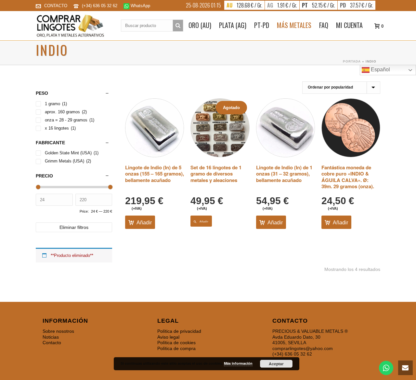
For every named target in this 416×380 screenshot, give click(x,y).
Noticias (51, 337)
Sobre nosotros (58, 331)
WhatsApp (139, 5)
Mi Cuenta (349, 25)
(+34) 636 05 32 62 (100, 5)
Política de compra (176, 348)
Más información (238, 363)
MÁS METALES (294, 25)
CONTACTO (55, 5)
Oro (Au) (199, 25)
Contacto (52, 342)
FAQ (323, 25)
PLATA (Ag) (232, 25)
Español (380, 69)
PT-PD (261, 25)
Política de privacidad (179, 331)
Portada (352, 61)
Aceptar (276, 364)
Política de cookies (176, 342)
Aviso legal (168, 337)
